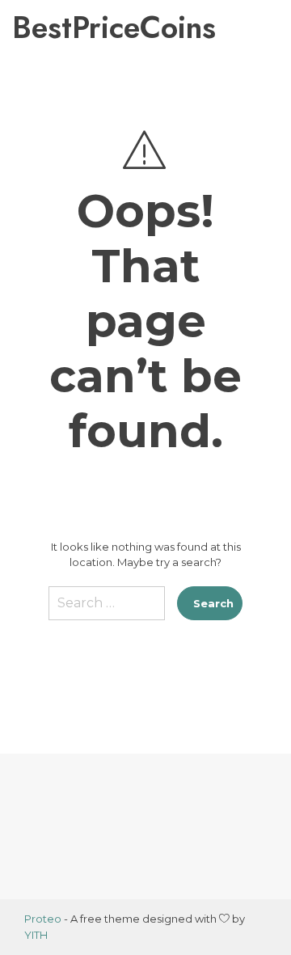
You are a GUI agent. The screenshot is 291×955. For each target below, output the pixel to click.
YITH (36, 934)
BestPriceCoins (80, 27)
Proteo (42, 918)
